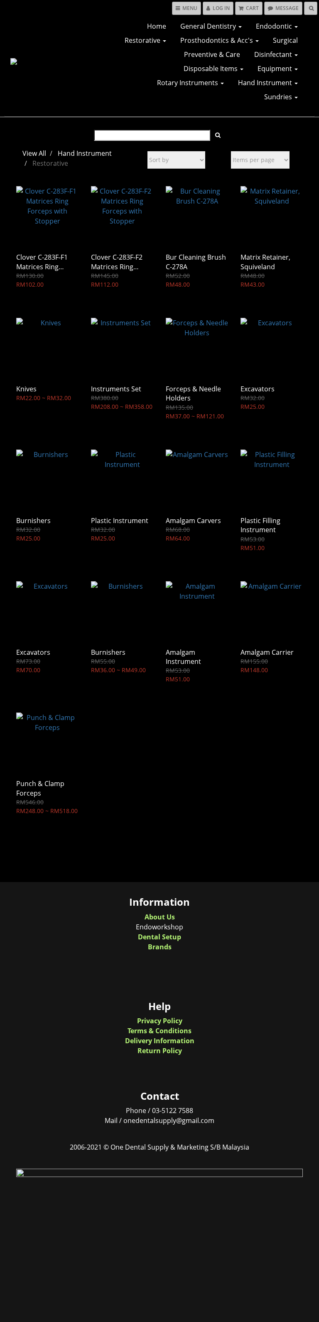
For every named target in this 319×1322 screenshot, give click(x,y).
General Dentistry (209, 26)
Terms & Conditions (159, 1030)
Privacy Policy (159, 1020)
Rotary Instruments (188, 82)
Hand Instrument (266, 82)
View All (34, 153)
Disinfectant (274, 54)
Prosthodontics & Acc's (217, 40)
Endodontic (275, 26)
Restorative (143, 40)
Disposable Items (211, 68)
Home (156, 26)
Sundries (279, 96)
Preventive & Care (212, 54)
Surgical (285, 40)
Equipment (276, 68)
